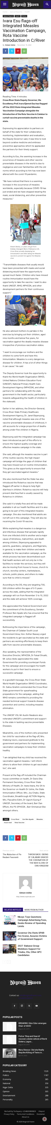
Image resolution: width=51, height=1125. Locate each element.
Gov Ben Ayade (28, 819)
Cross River (15, 819)
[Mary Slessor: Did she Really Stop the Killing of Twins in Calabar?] (9, 1053)
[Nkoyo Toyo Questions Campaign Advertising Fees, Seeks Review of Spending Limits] (9, 920)
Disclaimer (41, 1114)
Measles (40, 819)
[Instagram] (22, 1005)
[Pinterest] (18, 51)
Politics (24, 16)
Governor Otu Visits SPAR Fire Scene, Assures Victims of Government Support (32, 935)
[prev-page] (4, 962)
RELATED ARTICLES (12, 910)
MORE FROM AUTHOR (34, 910)
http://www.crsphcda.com (25, 897)
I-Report (41, 1111)
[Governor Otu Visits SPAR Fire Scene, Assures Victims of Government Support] (9, 936)
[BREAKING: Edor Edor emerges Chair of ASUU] (9, 1026)
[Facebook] (5, 51)
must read (8, 822)
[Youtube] (36, 1006)
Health (27, 12)
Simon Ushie (10, 45)
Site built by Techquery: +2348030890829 (20, 1111)
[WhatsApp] (24, 51)
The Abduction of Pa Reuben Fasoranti (12, 855)
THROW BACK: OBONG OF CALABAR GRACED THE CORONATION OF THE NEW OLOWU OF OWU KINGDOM (38, 860)
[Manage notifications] (44, 1119)
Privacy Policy (9, 1114)
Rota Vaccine (19, 822)
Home (5, 12)
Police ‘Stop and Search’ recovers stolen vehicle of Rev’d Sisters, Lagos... (32, 1039)
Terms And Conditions (25, 1114)
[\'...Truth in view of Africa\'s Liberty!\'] (25, 4)
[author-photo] (25, 889)
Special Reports (16, 12)
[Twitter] (11, 51)
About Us (25, 1117)
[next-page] (8, 962)
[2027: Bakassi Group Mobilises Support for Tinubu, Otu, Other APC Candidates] (9, 949)
